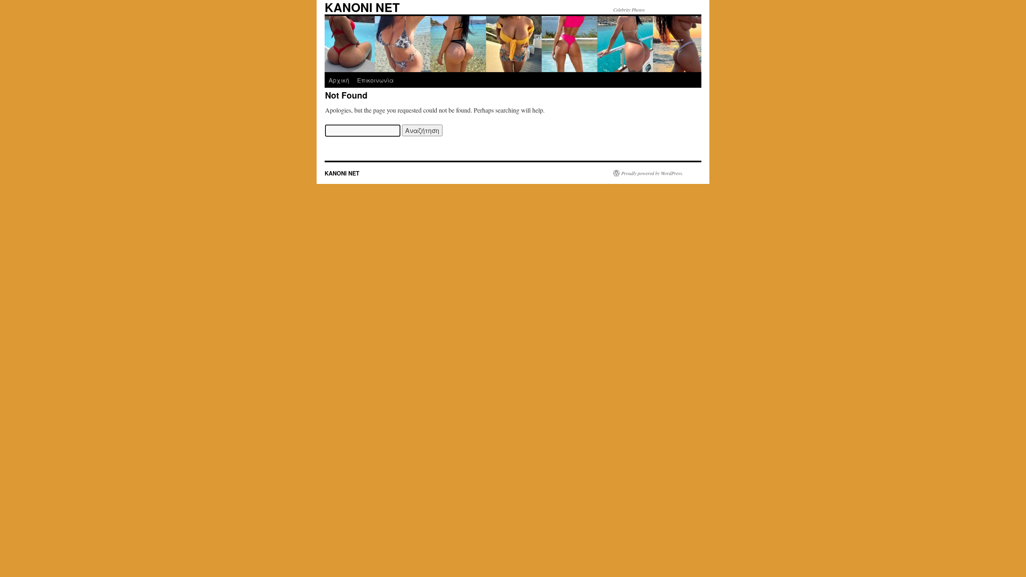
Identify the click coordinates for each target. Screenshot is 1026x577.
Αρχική (339, 80)
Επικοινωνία (375, 80)
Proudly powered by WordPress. (652, 173)
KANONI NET (342, 173)
